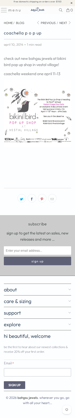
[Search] (60, 10)
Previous (48, 23)
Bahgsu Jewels (28, 398)
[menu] (2, 10)
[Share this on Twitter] (22, 198)
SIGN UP (14, 385)
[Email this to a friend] (52, 198)
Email (9, 363)
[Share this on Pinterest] (42, 198)
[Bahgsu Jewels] (37, 10)
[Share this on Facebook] (32, 198)
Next (63, 23)
